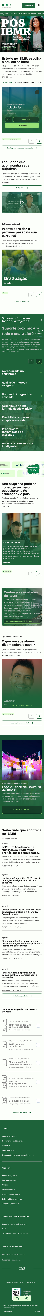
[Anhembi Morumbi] (6, 464)
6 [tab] (12, 139)
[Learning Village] (20, 473)
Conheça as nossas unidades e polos (20, 621)
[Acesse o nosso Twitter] (28, 1276)
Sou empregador (9, 1180)
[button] (31, 141)
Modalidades (7, 1190)
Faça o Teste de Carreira (20, 810)
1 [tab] (3, 139)
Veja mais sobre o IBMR (20, 723)
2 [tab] (5, 139)
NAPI (4, 1229)
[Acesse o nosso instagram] (16, 1276)
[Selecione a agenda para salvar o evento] (38, 1026)
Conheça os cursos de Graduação (20, 148)
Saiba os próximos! (20, 1112)
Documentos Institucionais (12, 1141)
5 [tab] (10, 139)
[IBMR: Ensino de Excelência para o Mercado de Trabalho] (11, 5)
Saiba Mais (20, 188)
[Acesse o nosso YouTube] (32, 1276)
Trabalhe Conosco (9, 1204)
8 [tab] (16, 139)
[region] (22, 110)
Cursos (5, 1185)
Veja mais (26, 119)
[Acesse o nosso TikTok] (24, 1276)
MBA (33, 82)
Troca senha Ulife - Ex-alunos (13, 1233)
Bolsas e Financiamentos (12, 1199)
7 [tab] (14, 139)
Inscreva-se (28, 5)
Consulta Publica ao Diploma (13, 1224)
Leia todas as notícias (20, 996)
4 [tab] (8, 139)
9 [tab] (18, 139)
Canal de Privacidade (14, 1282)
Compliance (7, 1150)
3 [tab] (6, 139)
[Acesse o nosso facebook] (12, 1276)
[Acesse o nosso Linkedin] (20, 1276)
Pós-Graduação (21, 82)
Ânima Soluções (8, 1175)
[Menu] (39, 5)
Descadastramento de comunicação (16, 1155)
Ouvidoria (6, 1146)
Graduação (7, 82)
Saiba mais (8, 1311)
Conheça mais (20, 302)
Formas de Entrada (10, 1194)
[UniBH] (25, 464)
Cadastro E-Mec (8, 1136)
